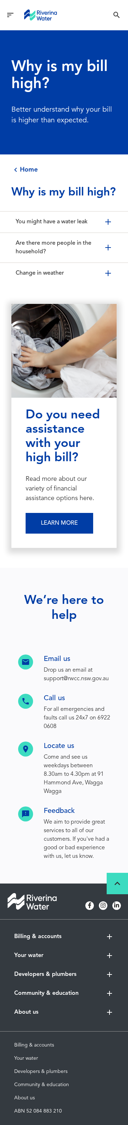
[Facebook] (89, 905)
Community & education (41, 1084)
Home (29, 170)
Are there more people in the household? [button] (53, 247)
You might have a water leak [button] (51, 222)
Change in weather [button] (40, 273)
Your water (26, 1058)
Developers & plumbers (41, 1071)
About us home (31, 1027)
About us (24, 1097)
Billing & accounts (34, 1045)
